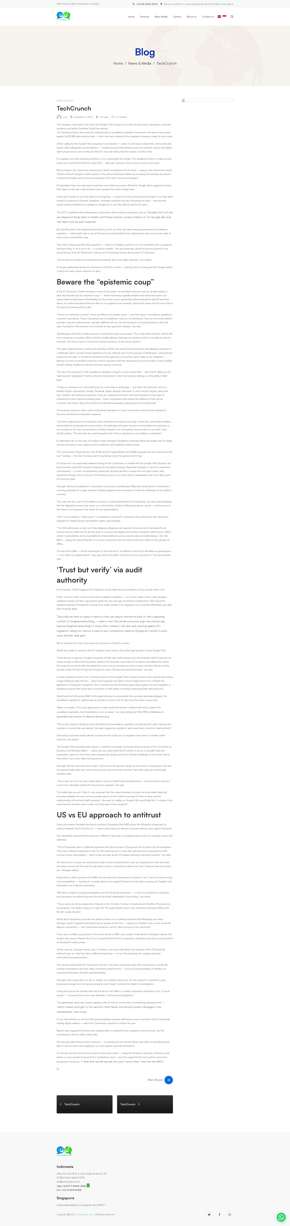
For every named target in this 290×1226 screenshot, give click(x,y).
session (146, 746)
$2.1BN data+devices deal (81, 136)
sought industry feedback (69, 204)
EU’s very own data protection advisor (117, 151)
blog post (148, 267)
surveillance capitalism (123, 132)
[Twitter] (209, 1214)
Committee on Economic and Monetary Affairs (114, 486)
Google (104, 124)
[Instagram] (229, 1214)
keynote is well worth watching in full (93, 348)
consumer (147, 147)
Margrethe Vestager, (137, 467)
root (64, 117)
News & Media (139, 63)
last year (139, 1042)
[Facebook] (219, 1214)
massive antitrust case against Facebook (151, 828)
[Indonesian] (224, 16)
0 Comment (121, 117)
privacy (157, 147)
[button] (281, 1217)
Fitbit (89, 143)
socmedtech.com (84, 1214)
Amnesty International (121, 147)
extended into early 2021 (89, 162)
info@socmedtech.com (68, 1181)
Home (118, 63)
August (67, 170)
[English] (219, 16)
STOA (144, 252)
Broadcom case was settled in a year (151, 1053)
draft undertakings (88, 212)
